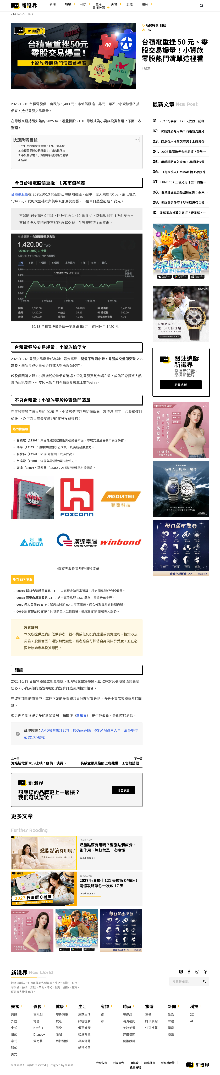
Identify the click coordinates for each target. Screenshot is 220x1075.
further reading (29, 830)
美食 (114, 4)
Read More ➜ (88, 858)
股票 (147, 68)
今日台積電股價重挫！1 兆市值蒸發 (43, 146)
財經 (163, 25)
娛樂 (68, 4)
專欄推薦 (98, 7)
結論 (24, 160)
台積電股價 (19, 194)
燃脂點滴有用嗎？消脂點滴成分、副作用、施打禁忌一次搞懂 (108, 847)
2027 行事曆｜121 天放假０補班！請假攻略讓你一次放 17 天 (109, 882)
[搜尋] (204, 981)
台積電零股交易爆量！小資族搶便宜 (43, 150)
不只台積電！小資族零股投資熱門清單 (44, 155)
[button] (201, 5)
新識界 (81, 715)
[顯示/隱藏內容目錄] (135, 139)
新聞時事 (152, 25)
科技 (83, 4)
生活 (99, 4)
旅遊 (129, 4)
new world (41, 972)
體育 (145, 4)
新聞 (53, 4)
